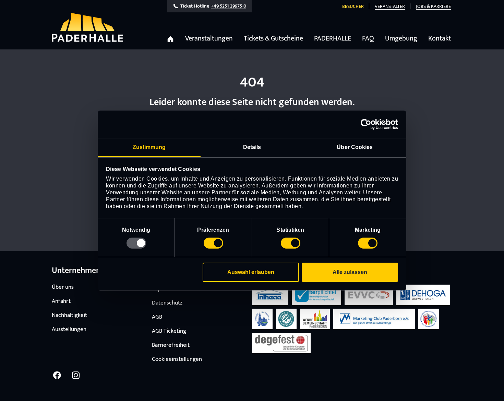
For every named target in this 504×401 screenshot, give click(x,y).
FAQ (368, 38)
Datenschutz (167, 303)
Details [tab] (252, 147)
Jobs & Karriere (433, 6)
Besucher (353, 6)
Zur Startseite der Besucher (87, 27)
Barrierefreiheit (171, 345)
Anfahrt (61, 301)
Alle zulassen (350, 272)
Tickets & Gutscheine (273, 38)
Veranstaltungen (209, 38)
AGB (157, 317)
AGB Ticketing (169, 331)
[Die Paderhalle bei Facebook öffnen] (57, 375)
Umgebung (401, 38)
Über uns (63, 287)
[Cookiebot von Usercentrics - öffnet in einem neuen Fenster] (368, 124)
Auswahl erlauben (250, 272)
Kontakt (439, 38)
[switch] (213, 243)
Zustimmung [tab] (149, 147)
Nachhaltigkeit (69, 315)
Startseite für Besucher (170, 38)
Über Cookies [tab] (355, 147)
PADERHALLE (332, 38)
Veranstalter (390, 6)
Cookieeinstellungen (177, 359)
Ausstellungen (69, 329)
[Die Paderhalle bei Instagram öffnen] (76, 375)
